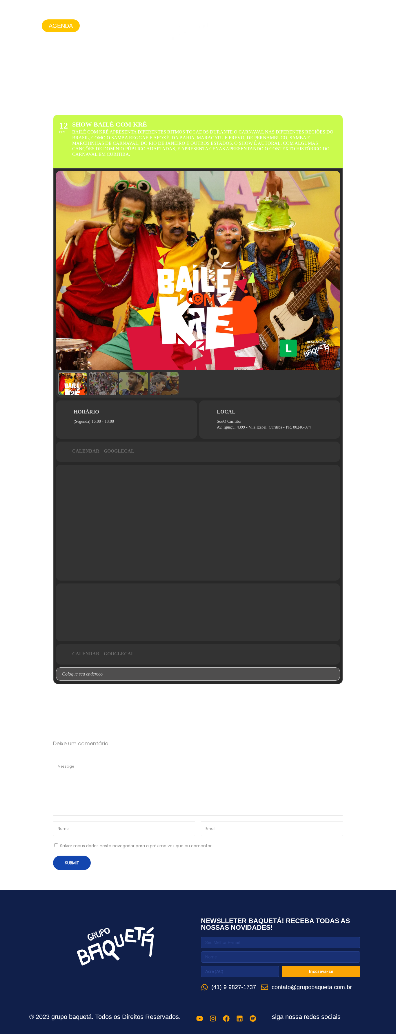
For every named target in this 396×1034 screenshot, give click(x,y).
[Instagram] (321, 25)
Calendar (85, 451)
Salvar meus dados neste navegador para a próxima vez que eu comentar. (136, 846)
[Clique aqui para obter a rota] (335, 674)
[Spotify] (361, 25)
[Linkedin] (348, 25)
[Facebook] (334, 25)
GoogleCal (119, 451)
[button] (61, 25)
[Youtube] (308, 25)
